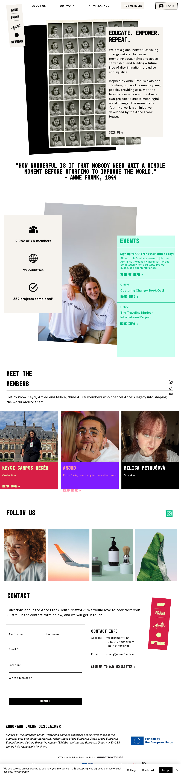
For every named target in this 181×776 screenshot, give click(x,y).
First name (16, 634)
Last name (52, 634)
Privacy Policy (21, 771)
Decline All (148, 770)
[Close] (177, 770)
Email (12, 649)
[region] (89, 454)
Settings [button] (131, 770)
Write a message (19, 678)
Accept (166, 770)
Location (14, 665)
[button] (133, 5)
